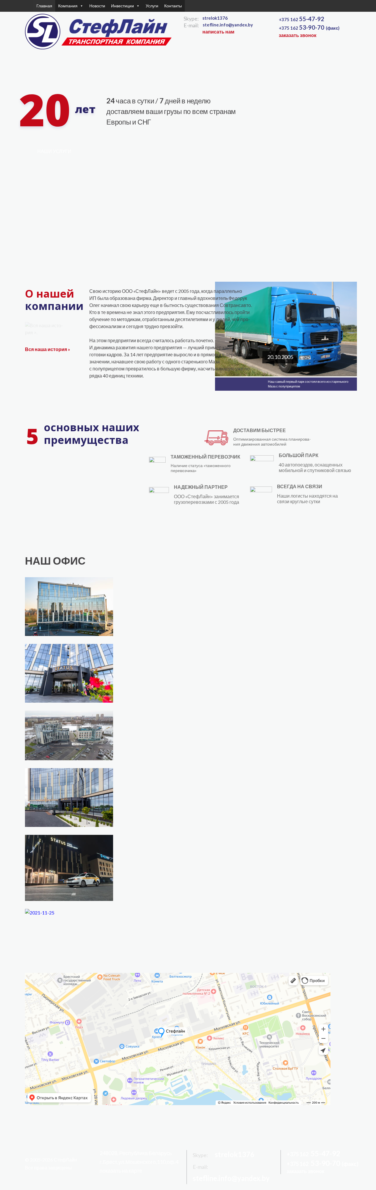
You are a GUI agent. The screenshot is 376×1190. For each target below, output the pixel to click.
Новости (97, 5)
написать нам (218, 31)
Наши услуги (54, 151)
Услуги (152, 5)
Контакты (173, 5)
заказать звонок (297, 35)
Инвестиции (122, 5)
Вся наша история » (47, 349)
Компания (68, 5)
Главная (44, 5)
